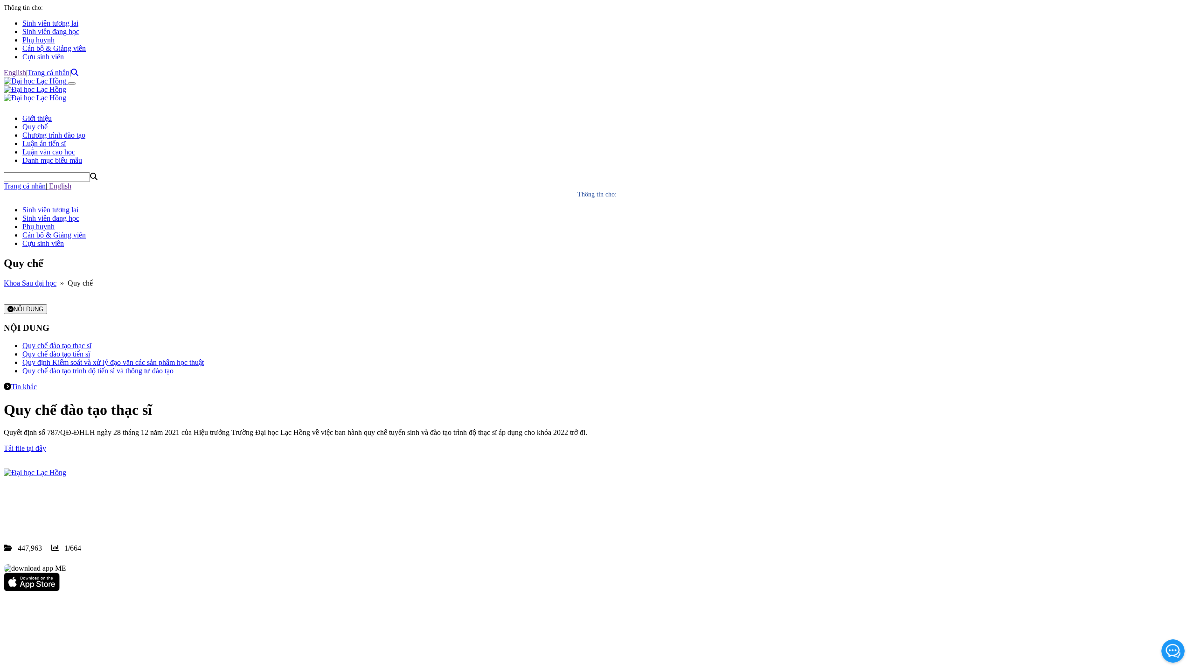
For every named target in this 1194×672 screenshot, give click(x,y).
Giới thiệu (37, 118)
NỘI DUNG (28, 309)
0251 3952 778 (79, 506)
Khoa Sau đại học (30, 283)
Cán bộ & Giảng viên (54, 48)
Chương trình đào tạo (53, 135)
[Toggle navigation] (72, 83)
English (15, 73)
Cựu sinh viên (43, 57)
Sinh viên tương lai (50, 23)
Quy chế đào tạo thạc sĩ (56, 346)
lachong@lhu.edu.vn (74, 514)
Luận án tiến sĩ (44, 143)
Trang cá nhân (48, 73)
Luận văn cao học (48, 152)
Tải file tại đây (25, 448)
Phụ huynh (38, 40)
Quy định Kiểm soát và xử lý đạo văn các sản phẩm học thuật (113, 362)
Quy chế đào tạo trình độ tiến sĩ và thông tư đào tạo (98, 371)
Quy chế (35, 127)
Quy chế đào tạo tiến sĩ (56, 354)
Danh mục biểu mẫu (52, 160)
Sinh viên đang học (50, 31)
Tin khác (24, 387)
